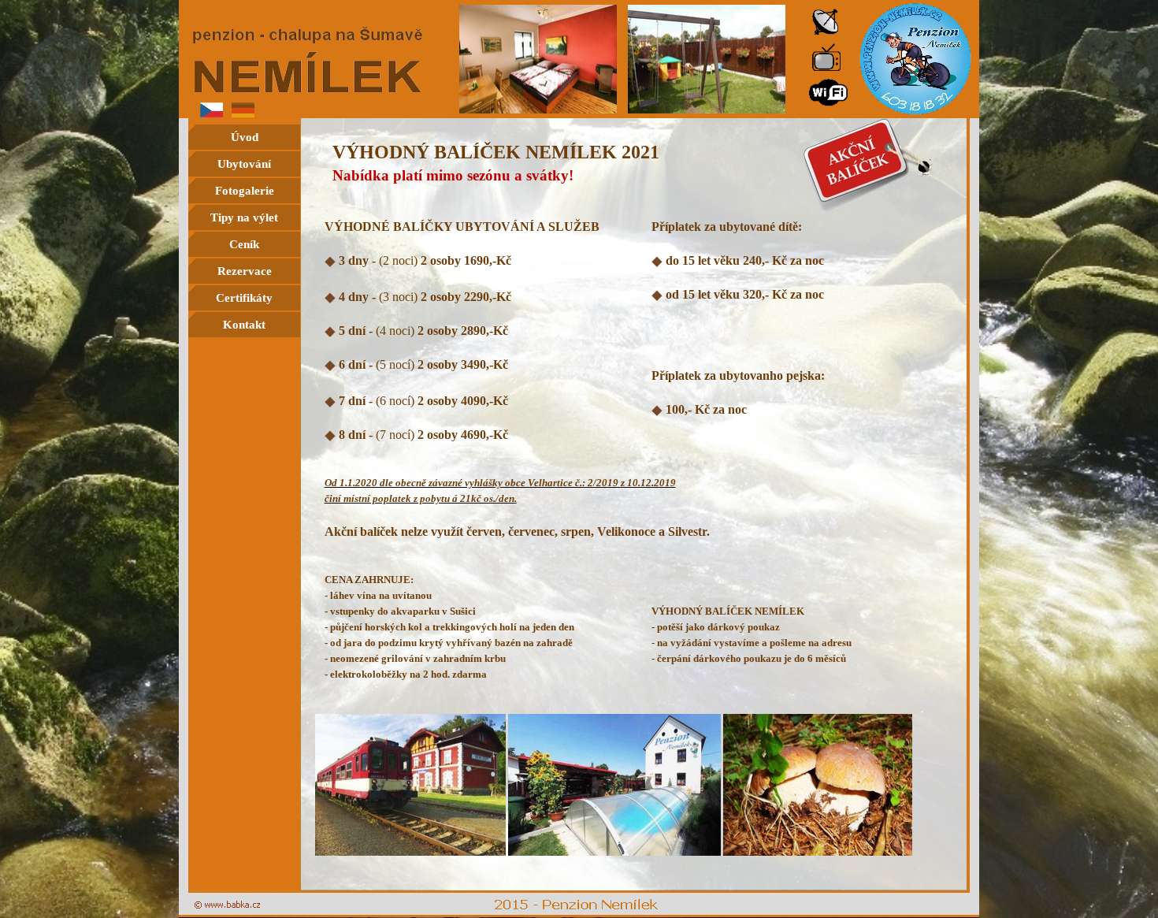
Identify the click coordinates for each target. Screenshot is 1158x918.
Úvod (244, 137)
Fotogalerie (244, 190)
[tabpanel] (634, 167)
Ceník (244, 244)
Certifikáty (244, 298)
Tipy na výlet (244, 217)
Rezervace (244, 271)
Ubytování (244, 164)
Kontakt (244, 324)
